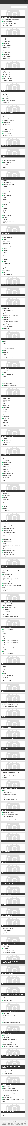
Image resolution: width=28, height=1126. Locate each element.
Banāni (4, 245)
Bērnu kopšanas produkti (8, 950)
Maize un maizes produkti (9, 738)
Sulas (4, 372)
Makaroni (5, 633)
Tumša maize (6, 405)
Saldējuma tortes (7, 536)
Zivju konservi (6, 98)
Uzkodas (4, 491)
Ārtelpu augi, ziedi (7, 930)
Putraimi (5, 636)
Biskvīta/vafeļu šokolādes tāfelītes (11, 19)
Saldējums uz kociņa (7, 525)
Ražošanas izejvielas (8, 310)
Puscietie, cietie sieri (7, 72)
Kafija (4, 376)
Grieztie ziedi (6, 933)
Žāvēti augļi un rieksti (8, 702)
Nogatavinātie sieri (7, 71)
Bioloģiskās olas (6, 122)
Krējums (5, 345)
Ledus (4, 537)
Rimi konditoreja (6, 317)
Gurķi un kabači (6, 191)
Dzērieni (4, 664)
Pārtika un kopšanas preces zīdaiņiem (10, 943)
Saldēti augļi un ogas (7, 237)
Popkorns (5, 497)
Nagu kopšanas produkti (8, 816)
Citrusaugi (5, 250)
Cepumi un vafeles (7, 436)
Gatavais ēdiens (6, 894)
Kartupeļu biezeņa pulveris (9, 1015)
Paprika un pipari (7, 182)
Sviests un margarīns (8, 1111)
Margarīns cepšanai (7, 1114)
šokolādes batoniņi (7, 25)
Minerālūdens (6, 370)
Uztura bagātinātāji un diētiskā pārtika (11, 1067)
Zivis (3, 90)
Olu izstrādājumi (7, 118)
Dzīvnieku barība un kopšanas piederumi (11, 1056)
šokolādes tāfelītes (7, 21)
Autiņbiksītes (6, 948)
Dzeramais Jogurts (7, 1000)
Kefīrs (4, 343)
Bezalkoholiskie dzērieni (8, 374)
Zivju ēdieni (5, 94)
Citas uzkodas (6, 501)
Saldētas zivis (6, 93)
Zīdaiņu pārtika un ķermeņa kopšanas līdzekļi (10, 962)
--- (2, 295)
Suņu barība (6, 1037)
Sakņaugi (5, 188)
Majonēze (5, 346)
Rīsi (4, 631)
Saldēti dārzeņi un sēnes (8, 184)
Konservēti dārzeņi (7, 605)
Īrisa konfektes (6, 145)
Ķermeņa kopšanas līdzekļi (9, 1088)
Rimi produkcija (6, 306)
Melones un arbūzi (7, 246)
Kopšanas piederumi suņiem (9, 1044)
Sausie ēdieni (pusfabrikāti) (10, 1011)
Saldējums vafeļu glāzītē (8, 528)
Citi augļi (5, 239)
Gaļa (3, 35)
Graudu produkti (6, 627)
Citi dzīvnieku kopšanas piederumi (11, 1046)
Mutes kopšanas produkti (9, 1093)
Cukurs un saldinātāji (7, 792)
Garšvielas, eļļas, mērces (9, 788)
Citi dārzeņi (5, 186)
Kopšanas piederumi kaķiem (9, 1041)
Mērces (4, 1017)
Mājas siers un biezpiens (8, 348)
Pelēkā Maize (6, 420)
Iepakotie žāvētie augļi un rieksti (10, 706)
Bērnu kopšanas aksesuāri (9, 952)
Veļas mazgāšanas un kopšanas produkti (12, 775)
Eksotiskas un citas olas (8, 120)
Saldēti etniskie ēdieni (8, 468)
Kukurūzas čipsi (6, 495)
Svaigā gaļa (5, 38)
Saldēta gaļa (6, 43)
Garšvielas (5, 796)
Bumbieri (5, 252)
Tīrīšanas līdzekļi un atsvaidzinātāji (11, 772)
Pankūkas (5, 458)
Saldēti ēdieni (6, 466)
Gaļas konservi (6, 47)
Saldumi (4, 566)
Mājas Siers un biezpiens (8, 357)
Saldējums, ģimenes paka (9, 532)
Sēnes (4, 193)
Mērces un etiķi (6, 797)
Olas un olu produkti (8, 112)
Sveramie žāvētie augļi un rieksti (10, 704)
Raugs (4, 117)
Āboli (4, 254)
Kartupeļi (5, 190)
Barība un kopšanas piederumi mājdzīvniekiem (11, 1032)
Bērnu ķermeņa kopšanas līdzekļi (10, 1090)
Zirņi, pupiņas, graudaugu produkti (11, 640)
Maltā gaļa (5, 39)
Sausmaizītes (6, 407)
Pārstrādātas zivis (7, 96)
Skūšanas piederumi (7, 1097)
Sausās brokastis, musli (8, 635)
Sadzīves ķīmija (6, 769)
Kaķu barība (5, 1035)
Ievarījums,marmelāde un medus (10, 603)
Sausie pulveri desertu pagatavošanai (11, 1022)
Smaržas (5, 818)
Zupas (4, 1020)
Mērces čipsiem (6, 499)
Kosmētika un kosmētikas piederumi (11, 819)
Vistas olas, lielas (7, 124)
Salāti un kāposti (7, 195)
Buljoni (4, 1019)
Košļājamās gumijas (7, 569)
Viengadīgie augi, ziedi (8, 928)
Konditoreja (5, 409)
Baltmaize (5, 402)
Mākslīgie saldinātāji (7, 1073)
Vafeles (5, 438)
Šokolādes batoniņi (7, 17)
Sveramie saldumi (7, 576)
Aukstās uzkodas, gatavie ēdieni (10, 315)
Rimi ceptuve (6, 313)
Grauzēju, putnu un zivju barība (10, 1039)
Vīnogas (5, 248)
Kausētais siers (6, 74)
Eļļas (4, 790)
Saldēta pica (6, 464)
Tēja (4, 378)
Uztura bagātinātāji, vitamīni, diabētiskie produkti (11, 1070)
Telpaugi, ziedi (6, 932)
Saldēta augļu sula (7, 523)
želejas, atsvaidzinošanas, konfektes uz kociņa (11, 571)
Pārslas (5, 638)
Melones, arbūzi (6, 265)
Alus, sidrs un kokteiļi (7, 383)
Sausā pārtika (6, 1013)
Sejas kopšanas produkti (8, 812)
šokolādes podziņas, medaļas (10, 23)
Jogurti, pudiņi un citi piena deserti (12, 994)
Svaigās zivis (6, 102)
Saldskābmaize (6, 400)
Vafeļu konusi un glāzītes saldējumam (11, 545)
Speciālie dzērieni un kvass (9, 381)
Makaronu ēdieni (7, 462)
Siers (3, 68)
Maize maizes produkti (8, 396)
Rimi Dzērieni (6, 368)
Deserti (4, 998)
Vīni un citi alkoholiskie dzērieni (10, 385)
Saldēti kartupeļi (6, 180)
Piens (4, 341)
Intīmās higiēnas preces (8, 1086)
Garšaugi (5, 199)
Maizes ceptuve (6, 398)
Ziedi (3, 926)
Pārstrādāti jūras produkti (9, 100)
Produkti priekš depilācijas (9, 1092)
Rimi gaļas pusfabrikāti (8, 312)
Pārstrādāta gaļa (7, 45)
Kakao (4, 379)
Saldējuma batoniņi (7, 530)
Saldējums (5, 520)
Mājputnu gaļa (6, 41)
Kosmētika (5, 810)
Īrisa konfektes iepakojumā (10, 284)
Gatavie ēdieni (6, 454)
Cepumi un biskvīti (7, 440)
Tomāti (4, 201)
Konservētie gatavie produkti (9, 607)
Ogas (4, 235)
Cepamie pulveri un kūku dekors (10, 799)
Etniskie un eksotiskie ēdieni (9, 794)
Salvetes (5, 777)
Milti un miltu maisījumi (8, 629)
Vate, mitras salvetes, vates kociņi (10, 814)
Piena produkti (6, 339)
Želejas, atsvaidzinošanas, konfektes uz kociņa (11, 586)
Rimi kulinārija (6, 308)
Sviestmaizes (6, 460)
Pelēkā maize (6, 403)
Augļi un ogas (6, 233)
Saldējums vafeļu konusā (9, 526)
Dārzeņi (4, 178)
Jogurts (5, 997)
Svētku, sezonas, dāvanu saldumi (10, 578)
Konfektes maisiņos (7, 574)
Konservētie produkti (8, 601)
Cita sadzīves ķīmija (7, 774)
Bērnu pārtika (6, 946)
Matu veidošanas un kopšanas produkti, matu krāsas (13, 1100)
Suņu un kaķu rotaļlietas (8, 1042)
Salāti (4, 457)
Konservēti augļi (6, 609)
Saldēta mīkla (6, 411)
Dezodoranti (6, 1095)
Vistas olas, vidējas (7, 115)
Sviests (4, 1115)
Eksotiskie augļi (6, 243)
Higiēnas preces (7, 1084)
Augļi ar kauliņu (6, 241)
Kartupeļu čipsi (6, 493)
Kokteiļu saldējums (7, 534)
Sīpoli (4, 197)
